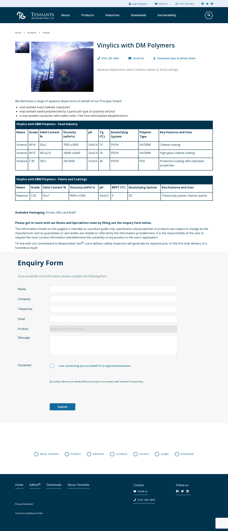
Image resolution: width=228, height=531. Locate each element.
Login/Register (139, 3)
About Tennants (78, 485)
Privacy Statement (24, 504)
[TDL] (36, 24)
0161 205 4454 (146, 499)
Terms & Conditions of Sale (29, 513)
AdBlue (34, 485)
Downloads (53, 485)
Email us (142, 491)
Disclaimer (25, 365)
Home (19, 485)
